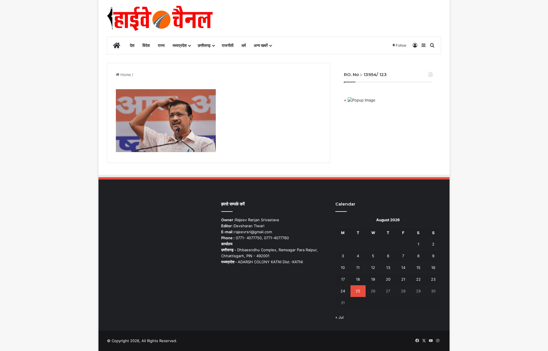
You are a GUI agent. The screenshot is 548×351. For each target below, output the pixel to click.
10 (343, 267)
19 (373, 279)
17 (343, 279)
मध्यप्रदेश (180, 45)
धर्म (243, 45)
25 (358, 291)
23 (433, 279)
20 (388, 279)
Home (125, 74)
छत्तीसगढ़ (204, 45)
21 (403, 279)
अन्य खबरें (261, 45)
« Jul (339, 317)
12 (373, 267)
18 (358, 279)
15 (418, 267)
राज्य (161, 45)
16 (433, 267)
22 (418, 279)
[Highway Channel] (160, 18)
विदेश (146, 45)
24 (343, 291)
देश (132, 45)
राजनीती (227, 45)
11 (358, 267)
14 (403, 267)
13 (388, 267)
